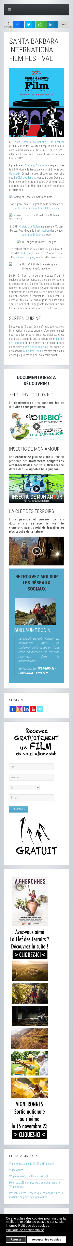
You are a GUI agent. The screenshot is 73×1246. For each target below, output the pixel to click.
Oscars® (14, 173)
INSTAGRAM (46, 668)
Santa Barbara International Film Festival (38, 142)
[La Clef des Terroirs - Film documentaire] (36, 550)
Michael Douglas (25, 257)
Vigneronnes (16, 1170)
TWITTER (41, 673)
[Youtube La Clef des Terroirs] (33, 708)
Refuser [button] (16, 1239)
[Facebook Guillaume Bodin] (12, 708)
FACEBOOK (25, 673)
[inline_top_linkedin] (52, 24)
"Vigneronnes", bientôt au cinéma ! (28, 1176)
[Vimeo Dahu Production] (40, 708)
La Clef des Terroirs (25, 177)
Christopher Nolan (29, 226)
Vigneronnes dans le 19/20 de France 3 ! (31, 1163)
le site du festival (36, 347)
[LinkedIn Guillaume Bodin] (26, 708)
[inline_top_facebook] (18, 24)
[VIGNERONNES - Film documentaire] (29, 1006)
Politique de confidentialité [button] (25, 1230)
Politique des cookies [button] (33, 1225)
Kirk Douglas (28, 253)
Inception (44, 230)
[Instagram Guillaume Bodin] (19, 708)
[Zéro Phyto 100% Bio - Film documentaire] (36, 426)
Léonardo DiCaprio (32, 234)
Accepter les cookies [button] (46, 1239)
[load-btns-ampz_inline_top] (63, 24)
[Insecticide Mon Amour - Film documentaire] (36, 488)
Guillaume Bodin (32, 351)
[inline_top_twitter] (30, 24)
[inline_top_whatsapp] (41, 24)
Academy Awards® (36, 165)
